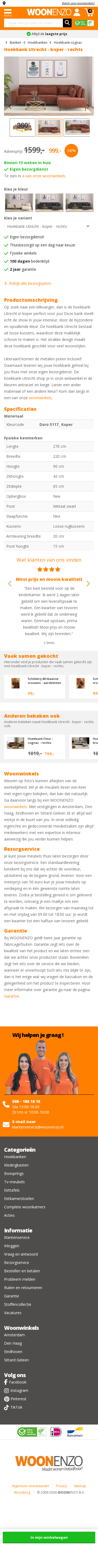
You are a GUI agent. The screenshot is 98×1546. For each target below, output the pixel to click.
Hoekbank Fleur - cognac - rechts (40, 741)
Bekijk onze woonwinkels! (78, 3)
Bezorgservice (16, 1262)
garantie (23, 269)
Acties (9, 1215)
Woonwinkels (21, 1327)
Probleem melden (19, 1279)
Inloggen (11, 1245)
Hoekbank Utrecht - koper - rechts (37, 226)
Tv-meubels (14, 1181)
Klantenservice (17, 1237)
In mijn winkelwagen (49, 1537)
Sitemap (80, 1486)
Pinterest (18, 1398)
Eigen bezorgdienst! (27, 236)
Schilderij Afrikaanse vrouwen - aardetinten (44, 681)
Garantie (11, 996)
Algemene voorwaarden (30, 1486)
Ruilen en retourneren (23, 1287)
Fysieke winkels (23, 253)
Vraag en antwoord (21, 1254)
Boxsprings (14, 1173)
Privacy (61, 1486)
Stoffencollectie (17, 1304)
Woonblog (22, 1492)
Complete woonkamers (24, 1206)
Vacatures (13, 1312)
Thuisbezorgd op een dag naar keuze (42, 245)
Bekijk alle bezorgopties (30, 283)
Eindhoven (13, 1351)
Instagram (19, 1390)
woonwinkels (40, 397)
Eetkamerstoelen (19, 1198)
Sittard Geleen (16, 1359)
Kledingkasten (16, 1165)
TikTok (16, 1407)
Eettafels (12, 1190)
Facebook (17, 1382)
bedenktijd (29, 261)
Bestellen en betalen (22, 1270)
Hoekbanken (15, 1156)
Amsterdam (14, 1334)
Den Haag (13, 1343)
